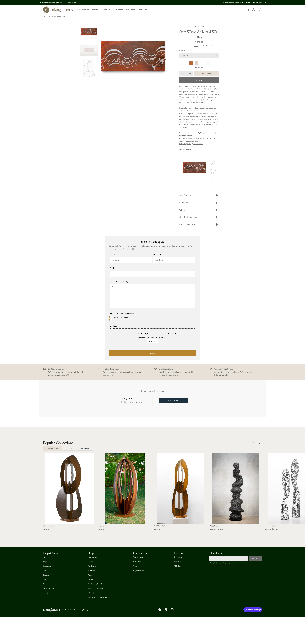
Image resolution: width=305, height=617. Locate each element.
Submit (152, 353)
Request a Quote (261, 3)
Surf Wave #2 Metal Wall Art (57, 16)
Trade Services (71, 3)
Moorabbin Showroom (232, 3)
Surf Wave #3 (203, 124)
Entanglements (71, 610)
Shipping (196, 46)
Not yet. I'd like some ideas (122, 320)
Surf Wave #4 (212, 124)
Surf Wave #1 (194, 124)
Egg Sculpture (103, 526)
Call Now (247, 3)
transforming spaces (65, 372)
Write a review (173, 400)
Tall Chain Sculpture (161, 526)
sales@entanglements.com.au (193, 144)
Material (182, 50)
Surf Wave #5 (183, 127)
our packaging (128, 372)
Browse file (152, 341)
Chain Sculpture (48, 526)
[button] (247, 9)
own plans (175, 372)
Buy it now (199, 80)
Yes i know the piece (120, 317)
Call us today (224, 375)
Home (44, 16)
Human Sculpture (271, 526)
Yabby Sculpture (215, 526)
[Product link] (69, 493)
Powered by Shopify (82, 610)
